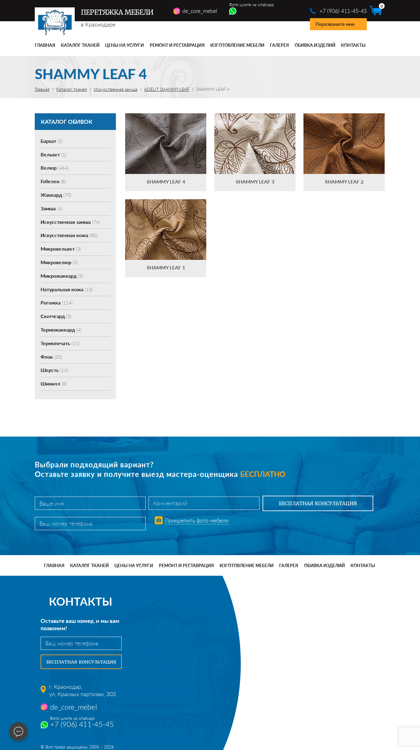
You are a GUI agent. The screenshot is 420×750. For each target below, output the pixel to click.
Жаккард (56, 195)
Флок (51, 357)
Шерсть (54, 370)
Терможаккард (61, 330)
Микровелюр (59, 262)
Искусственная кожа (69, 235)
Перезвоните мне (335, 24)
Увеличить (166, 134)
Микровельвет (61, 249)
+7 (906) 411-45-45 (343, 10)
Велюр (55, 168)
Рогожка (57, 302)
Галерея (279, 45)
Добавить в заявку (166, 152)
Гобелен (53, 181)
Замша (51, 208)
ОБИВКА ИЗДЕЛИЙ (315, 45)
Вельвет (53, 154)
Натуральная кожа (67, 289)
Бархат (52, 141)
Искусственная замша (70, 222)
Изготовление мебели (237, 45)
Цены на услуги (124, 45)
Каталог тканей (80, 45)
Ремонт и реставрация (177, 45)
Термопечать (60, 343)
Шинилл (54, 383)
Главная (45, 45)
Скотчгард (56, 316)
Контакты (353, 45)
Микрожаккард (62, 276)
